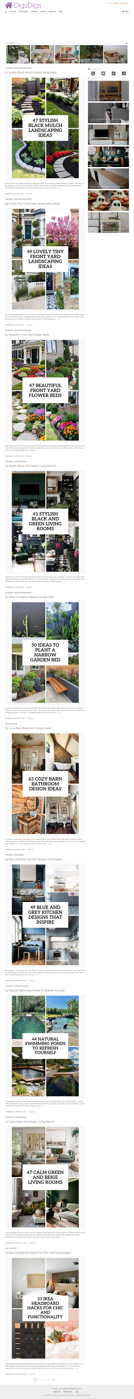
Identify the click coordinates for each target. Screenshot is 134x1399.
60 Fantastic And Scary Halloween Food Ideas (107, 207)
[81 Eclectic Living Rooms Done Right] (108, 156)
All (6, 11)
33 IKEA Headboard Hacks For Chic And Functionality (38, 1252)
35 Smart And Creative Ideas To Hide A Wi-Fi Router (108, 229)
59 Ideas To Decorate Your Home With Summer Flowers (42, 60)
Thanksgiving (123, 3)
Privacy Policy (67, 1392)
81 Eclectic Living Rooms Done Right (105, 164)
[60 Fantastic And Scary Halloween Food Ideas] (108, 200)
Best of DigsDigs (23, 11)
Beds (7, 1248)
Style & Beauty (71, 1395)
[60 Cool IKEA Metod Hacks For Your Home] (108, 178)
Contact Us (57, 1392)
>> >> (59, 188)
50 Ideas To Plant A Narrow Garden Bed (29, 597)
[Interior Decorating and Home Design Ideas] (23, 9)
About (77, 1392)
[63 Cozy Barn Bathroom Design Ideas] (45, 833)
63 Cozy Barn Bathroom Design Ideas (28, 728)
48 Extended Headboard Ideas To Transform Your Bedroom (114, 61)
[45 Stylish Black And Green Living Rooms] (45, 571)
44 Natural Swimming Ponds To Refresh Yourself (35, 990)
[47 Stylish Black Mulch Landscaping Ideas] (45, 178)
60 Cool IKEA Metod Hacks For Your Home (107, 186)
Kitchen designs (19, 855)
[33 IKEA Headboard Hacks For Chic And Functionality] (45, 1358)
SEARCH (127, 11)
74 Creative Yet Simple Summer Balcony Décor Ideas (16, 61)
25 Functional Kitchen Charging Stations (107, 99)
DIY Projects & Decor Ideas (58, 1395)
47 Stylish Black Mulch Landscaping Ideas (31, 72)
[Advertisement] (67, 27)
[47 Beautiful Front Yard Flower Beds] (45, 440)
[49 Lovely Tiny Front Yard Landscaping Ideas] (45, 309)
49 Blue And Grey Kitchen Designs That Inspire (33, 859)
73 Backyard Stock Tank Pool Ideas (89, 60)
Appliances (13, 11)
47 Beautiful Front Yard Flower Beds (27, 334)
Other (60, 11)
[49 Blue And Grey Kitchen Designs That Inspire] (45, 964)
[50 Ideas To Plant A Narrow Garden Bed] (45, 702)
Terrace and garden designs (22, 68)
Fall (116, 3)
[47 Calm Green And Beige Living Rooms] (45, 1227)
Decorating (34, 11)
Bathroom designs (11, 723)
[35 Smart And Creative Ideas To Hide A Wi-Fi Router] (108, 222)
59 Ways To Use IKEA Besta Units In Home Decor (106, 142)
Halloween (110, 3)
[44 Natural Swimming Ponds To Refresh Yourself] (45, 1096)
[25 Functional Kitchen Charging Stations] (108, 91)
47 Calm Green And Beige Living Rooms (29, 1121)
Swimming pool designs (21, 986)
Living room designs (20, 461)
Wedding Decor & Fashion (83, 1395)
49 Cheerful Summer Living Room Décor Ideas (66, 60)
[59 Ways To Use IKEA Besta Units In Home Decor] (108, 135)
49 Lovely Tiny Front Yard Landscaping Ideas (32, 203)
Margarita (29, 194)
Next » (54, 1380)
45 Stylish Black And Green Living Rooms (30, 465)
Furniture (43, 11)
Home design (52, 11)
